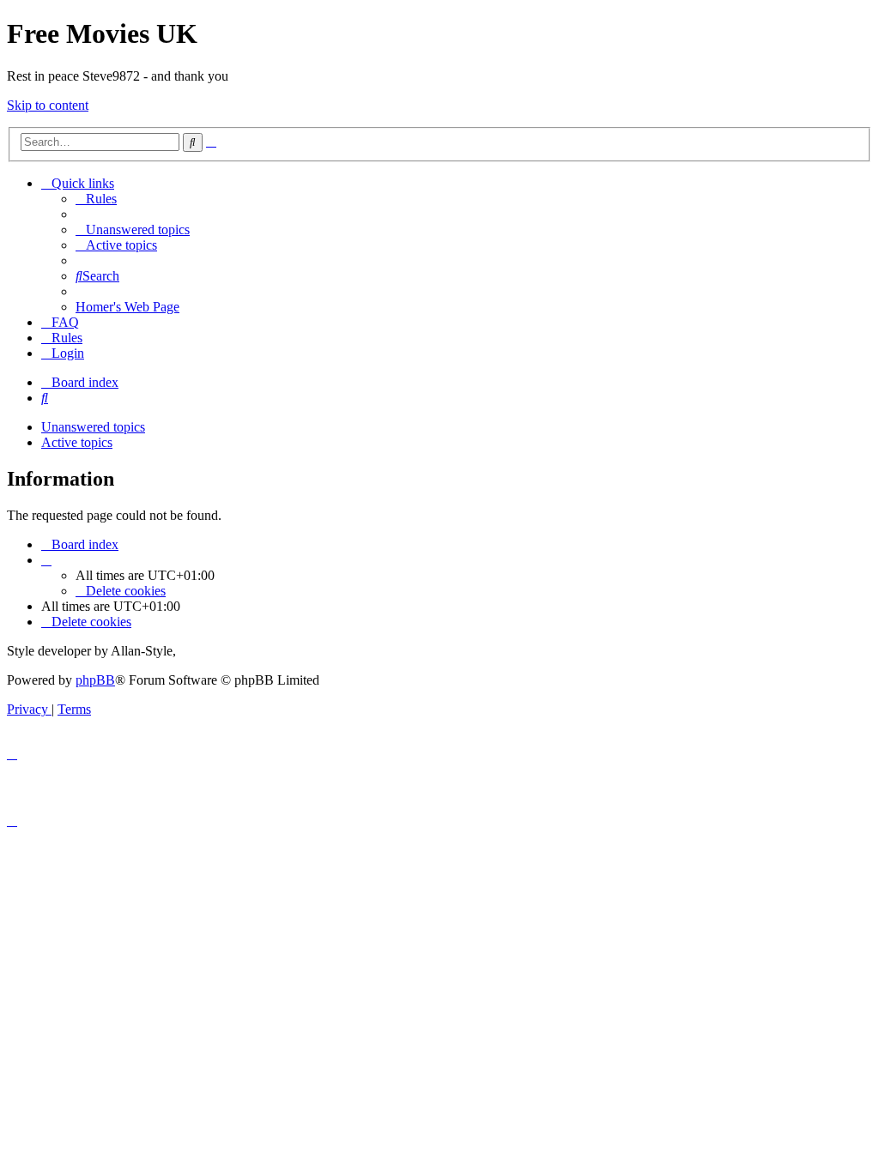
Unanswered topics (93, 427)
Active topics (76, 442)
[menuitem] (96, 198)
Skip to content (47, 105)
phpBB (95, 680)
